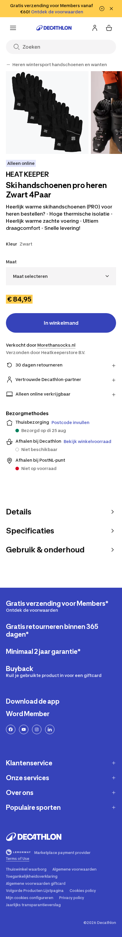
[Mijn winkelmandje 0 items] (109, 28)
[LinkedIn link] (49, 729)
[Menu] (13, 28)
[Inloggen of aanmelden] (95, 28)
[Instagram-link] (36, 729)
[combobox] (61, 276)
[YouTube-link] (23, 729)
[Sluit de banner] (111, 8)
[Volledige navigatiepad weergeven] (8, 64)
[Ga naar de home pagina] (54, 28)
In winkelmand (61, 323)
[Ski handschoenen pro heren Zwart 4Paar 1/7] (47, 112)
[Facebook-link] (10, 729)
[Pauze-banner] (102, 8)
